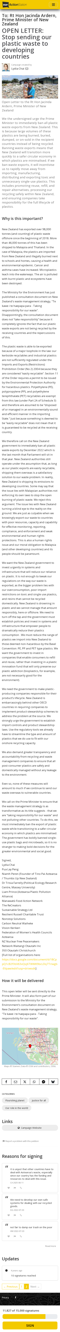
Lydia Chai (18, 68)
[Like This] (8, 1188)
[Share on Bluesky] (53, 1082)
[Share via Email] (16, 1082)
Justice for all (39, 1100)
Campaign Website (31, 1127)
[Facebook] (15, 1297)
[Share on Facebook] (6, 1082)
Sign (30, 1325)
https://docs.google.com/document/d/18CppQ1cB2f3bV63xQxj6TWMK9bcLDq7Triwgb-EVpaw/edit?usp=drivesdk (29, 964)
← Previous (10, 1286)
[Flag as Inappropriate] (14, 1188)
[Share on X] (25, 1082)
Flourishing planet (14, 1100)
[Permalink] (21, 1188)
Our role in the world (16, 1108)
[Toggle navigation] (53, 4)
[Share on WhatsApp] (35, 1082)
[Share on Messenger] (44, 1082)
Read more (50, 1246)
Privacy (5, 1297)
